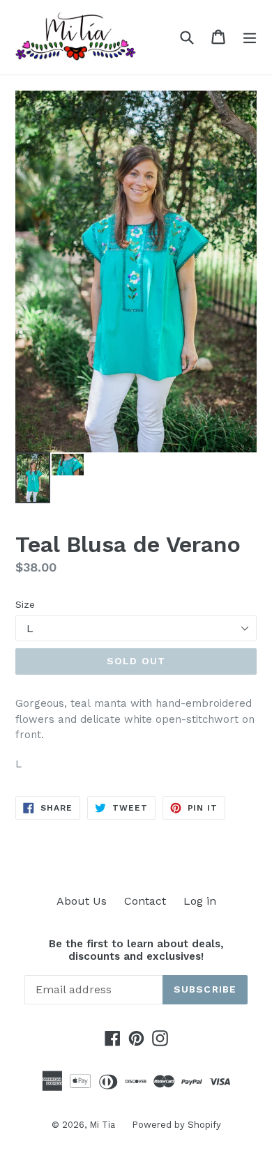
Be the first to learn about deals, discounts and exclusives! (136, 950)
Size (25, 604)
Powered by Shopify (176, 1124)
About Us (81, 901)
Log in (199, 901)
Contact (145, 901)
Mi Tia (103, 1124)
